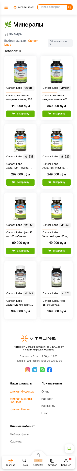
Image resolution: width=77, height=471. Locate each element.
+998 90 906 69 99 (51, 361)
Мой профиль (19, 434)
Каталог (47, 399)
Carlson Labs (14, 88)
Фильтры (15, 34)
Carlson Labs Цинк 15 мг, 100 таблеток (19, 234)
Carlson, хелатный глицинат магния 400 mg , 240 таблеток (54, 98)
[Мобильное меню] (7, 7)
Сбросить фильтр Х (59, 43)
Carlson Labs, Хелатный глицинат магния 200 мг (54, 166)
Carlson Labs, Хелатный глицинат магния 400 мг (18, 166)
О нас (45, 391)
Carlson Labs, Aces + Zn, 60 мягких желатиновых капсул (55, 303)
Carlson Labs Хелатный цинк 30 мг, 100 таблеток (55, 235)
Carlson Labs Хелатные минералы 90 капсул (18, 303)
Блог (44, 413)
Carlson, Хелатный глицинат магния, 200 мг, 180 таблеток (19, 98)
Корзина (16, 441)
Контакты (48, 406)
